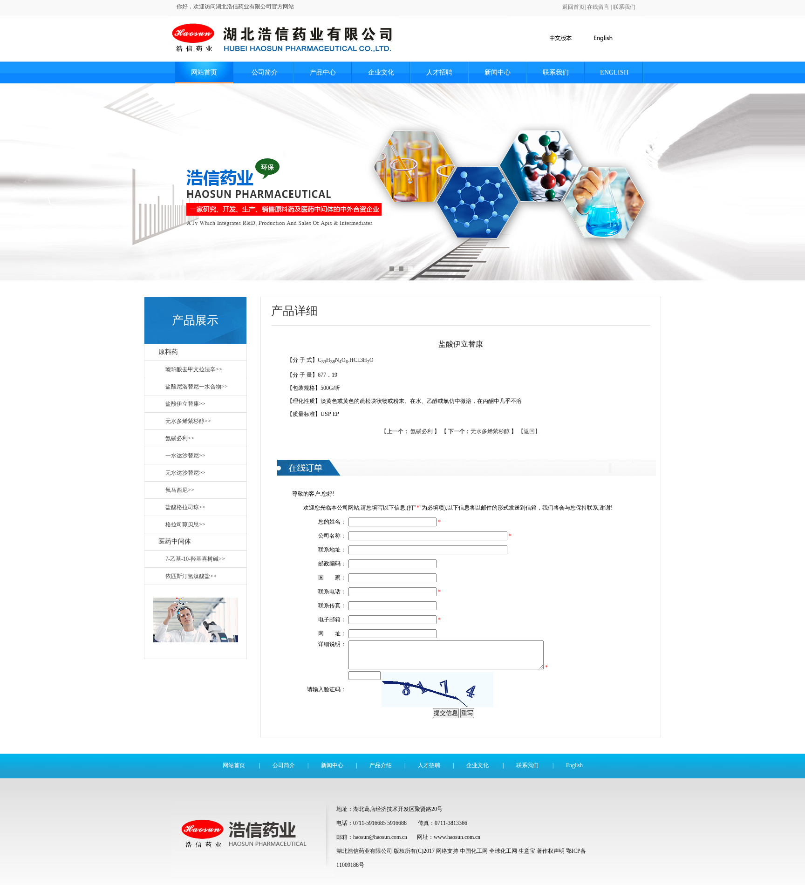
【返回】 (529, 431)
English (614, 72)
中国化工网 (474, 851)
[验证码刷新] (437, 689)
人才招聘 (439, 72)
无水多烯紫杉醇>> (188, 421)
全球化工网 (503, 851)
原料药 (168, 351)
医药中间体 (174, 541)
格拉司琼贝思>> (185, 524)
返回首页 (573, 7)
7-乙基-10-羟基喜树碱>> (195, 559)
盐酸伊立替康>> (185, 404)
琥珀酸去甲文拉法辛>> (193, 369)
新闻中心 (497, 72)
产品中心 (323, 72)
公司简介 (265, 72)
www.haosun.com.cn (457, 837)
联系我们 (624, 7)
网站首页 (204, 72)
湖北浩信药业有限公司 (364, 851)
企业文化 (381, 72)
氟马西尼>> (179, 490)
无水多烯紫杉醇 (479, 431)
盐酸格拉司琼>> (185, 507)
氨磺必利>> (179, 438)
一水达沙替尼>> (185, 455)
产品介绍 (380, 765)
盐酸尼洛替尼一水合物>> (196, 386)
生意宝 (526, 851)
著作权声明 (551, 851)
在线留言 (598, 7)
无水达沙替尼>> (185, 473)
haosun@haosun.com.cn (381, 837)
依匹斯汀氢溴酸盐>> (191, 576)
